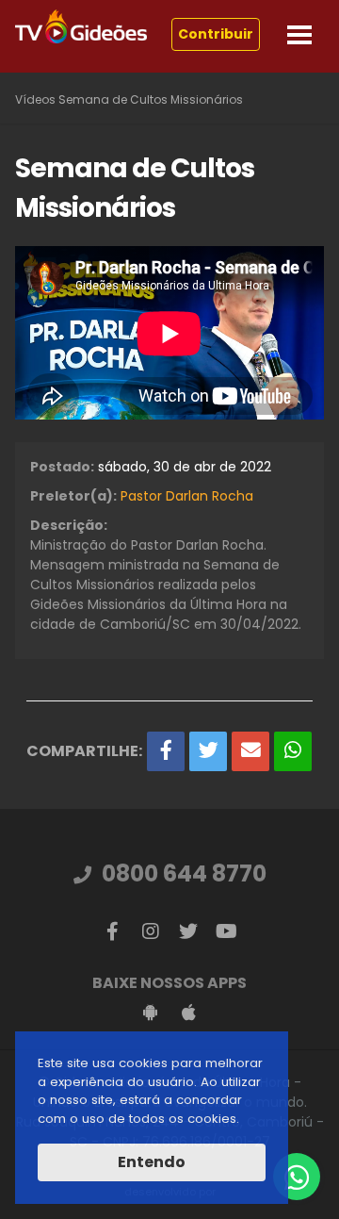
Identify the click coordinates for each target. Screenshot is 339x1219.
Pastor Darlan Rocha (187, 495)
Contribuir (215, 34)
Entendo (152, 1162)
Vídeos (35, 99)
